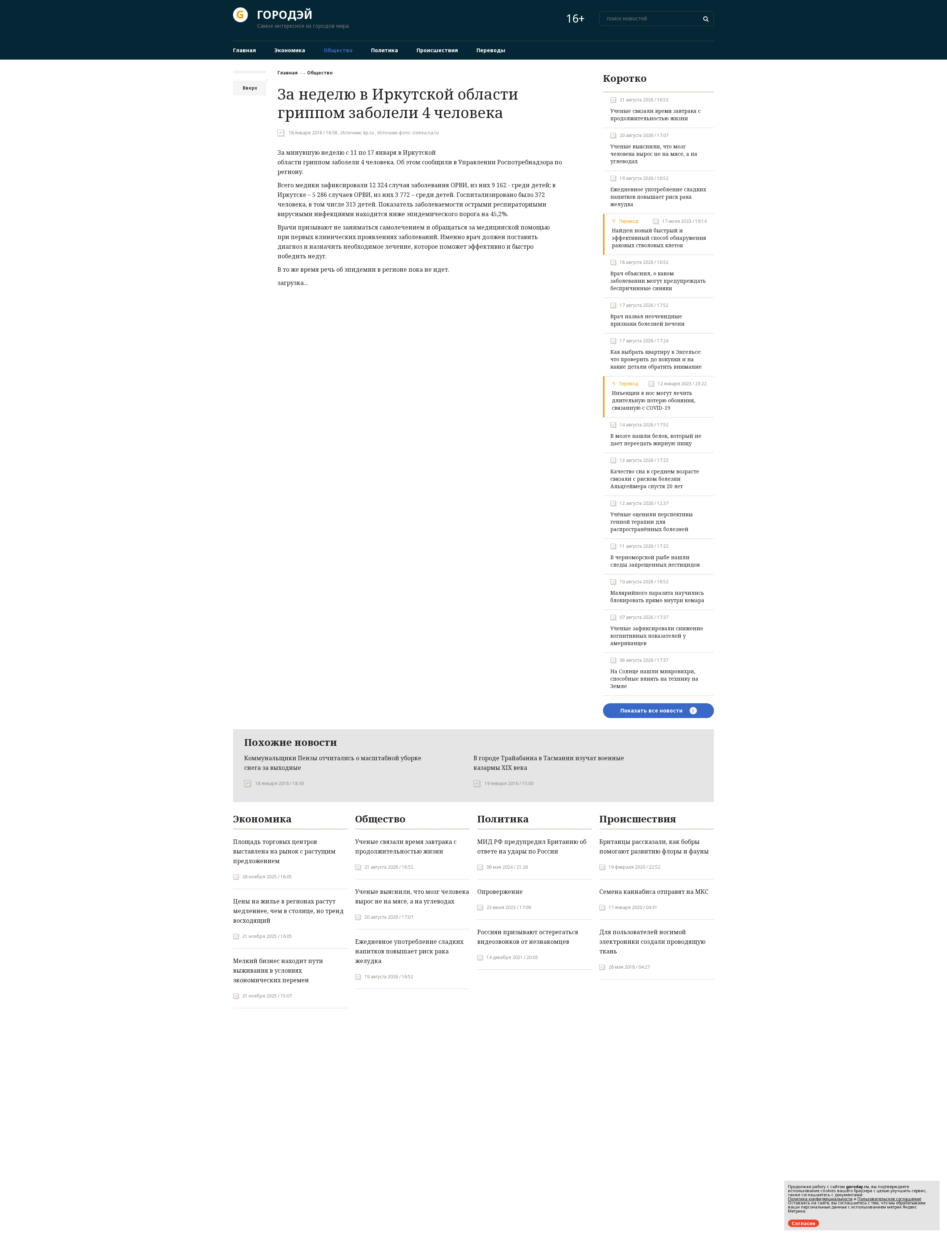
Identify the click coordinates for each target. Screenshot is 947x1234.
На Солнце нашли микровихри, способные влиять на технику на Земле (654, 679)
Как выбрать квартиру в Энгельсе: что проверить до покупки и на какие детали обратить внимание (656, 359)
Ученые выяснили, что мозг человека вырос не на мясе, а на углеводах (653, 154)
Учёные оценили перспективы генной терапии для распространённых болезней (651, 522)
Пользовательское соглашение (889, 1198)
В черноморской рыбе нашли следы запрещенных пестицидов (655, 561)
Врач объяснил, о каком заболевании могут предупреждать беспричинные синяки (658, 281)
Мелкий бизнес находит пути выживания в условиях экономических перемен (278, 970)
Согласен (803, 1223)
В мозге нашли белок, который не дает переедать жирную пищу (655, 439)
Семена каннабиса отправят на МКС (653, 892)
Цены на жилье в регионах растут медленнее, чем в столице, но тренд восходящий (288, 911)
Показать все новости (652, 710)
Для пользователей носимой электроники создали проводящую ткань (652, 941)
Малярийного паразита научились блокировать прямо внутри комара (657, 596)
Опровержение (500, 892)
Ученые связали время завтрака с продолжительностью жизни (655, 114)
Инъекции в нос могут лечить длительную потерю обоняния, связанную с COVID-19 (653, 400)
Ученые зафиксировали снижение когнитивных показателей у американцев (656, 636)
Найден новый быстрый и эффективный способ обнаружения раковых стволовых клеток (659, 238)
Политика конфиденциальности (820, 1198)
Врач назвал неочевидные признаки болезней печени (647, 320)
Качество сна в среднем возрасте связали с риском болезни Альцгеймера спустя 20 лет (654, 479)
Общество (320, 73)
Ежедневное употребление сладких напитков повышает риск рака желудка (658, 197)
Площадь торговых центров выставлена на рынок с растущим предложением (284, 851)
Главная (287, 73)
